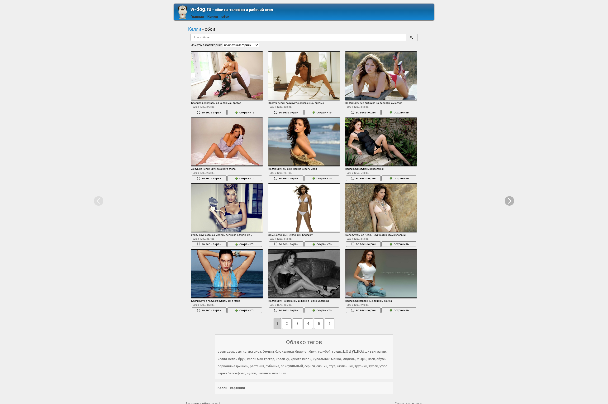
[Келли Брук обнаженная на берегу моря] (304, 141)
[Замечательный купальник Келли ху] (304, 207)
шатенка (264, 373)
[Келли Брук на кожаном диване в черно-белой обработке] (304, 273)
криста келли (300, 359)
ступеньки (345, 366)
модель (348, 359)
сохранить (246, 112)
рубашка (272, 366)
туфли (373, 366)
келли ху (282, 359)
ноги (371, 359)
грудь (336, 351)
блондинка (284, 351)
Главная (197, 17)
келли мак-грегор (260, 359)
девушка (353, 351)
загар (381, 351)
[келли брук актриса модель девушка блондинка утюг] (227, 207)
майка (336, 359)
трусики (361, 366)
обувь (381, 359)
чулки (251, 373)
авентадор (226, 351)
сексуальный (292, 366)
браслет (301, 351)
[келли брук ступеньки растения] (381, 141)
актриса (254, 351)
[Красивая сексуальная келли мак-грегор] (227, 75)
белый (268, 351)
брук (313, 351)
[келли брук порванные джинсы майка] (381, 273)
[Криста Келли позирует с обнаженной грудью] (304, 75)
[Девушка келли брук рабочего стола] (227, 141)
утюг (383, 366)
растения (257, 366)
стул (332, 366)
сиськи (321, 366)
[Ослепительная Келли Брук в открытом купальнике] (381, 207)
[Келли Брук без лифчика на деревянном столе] (381, 75)
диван (370, 351)
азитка (241, 351)
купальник (321, 359)
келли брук (237, 359)
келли (222, 359)
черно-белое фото (231, 373)
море (361, 358)
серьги (309, 366)
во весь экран (211, 112)
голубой (324, 351)
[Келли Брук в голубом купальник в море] (227, 273)
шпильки (279, 373)
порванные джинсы (233, 366)
